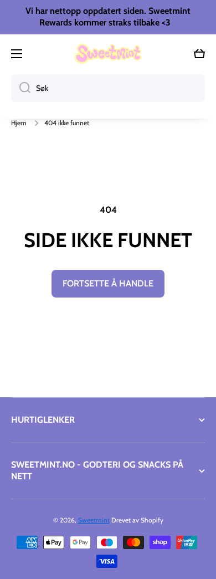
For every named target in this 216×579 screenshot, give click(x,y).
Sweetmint (94, 520)
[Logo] (108, 54)
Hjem (19, 123)
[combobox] (108, 88)
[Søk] (20, 88)
